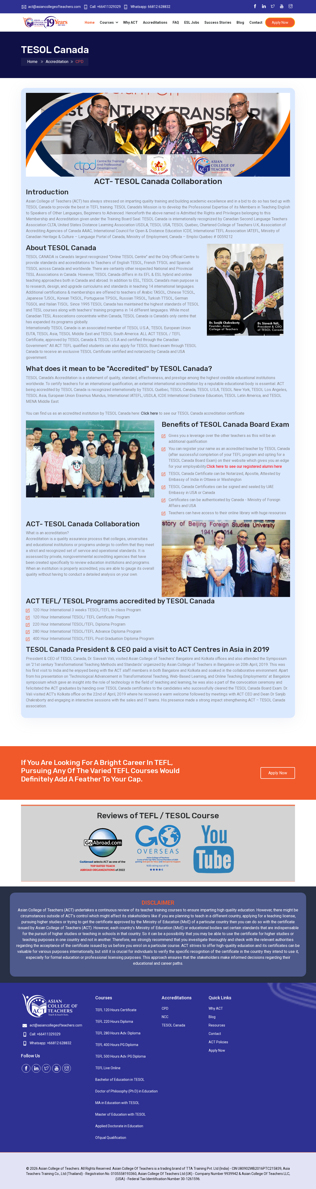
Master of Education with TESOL (120, 1114)
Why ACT (130, 22)
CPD (165, 1008)
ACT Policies (218, 1042)
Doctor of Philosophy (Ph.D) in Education (124, 1091)
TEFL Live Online (107, 1068)
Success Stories (217, 22)
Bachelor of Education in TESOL (119, 1080)
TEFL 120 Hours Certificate (116, 1010)
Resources (217, 1025)
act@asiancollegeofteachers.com (54, 7)
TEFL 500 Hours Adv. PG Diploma (120, 1056)
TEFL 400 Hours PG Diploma (116, 1045)
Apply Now (280, 22)
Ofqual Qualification (110, 1138)
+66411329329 (48, 1034)
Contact (255, 22)
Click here (149, 413)
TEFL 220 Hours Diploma (114, 1022)
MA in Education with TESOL (117, 1103)
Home (90, 22)
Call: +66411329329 (105, 7)
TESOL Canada (173, 1025)
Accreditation (57, 61)
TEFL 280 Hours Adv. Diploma (117, 1033)
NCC (165, 1017)
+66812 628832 (59, 1043)
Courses (107, 22)
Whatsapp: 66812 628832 (150, 7)
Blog (240, 22)
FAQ (176, 22)
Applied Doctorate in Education (119, 1126)
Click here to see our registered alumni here (244, 466)
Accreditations (155, 22)
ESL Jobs (191, 22)
